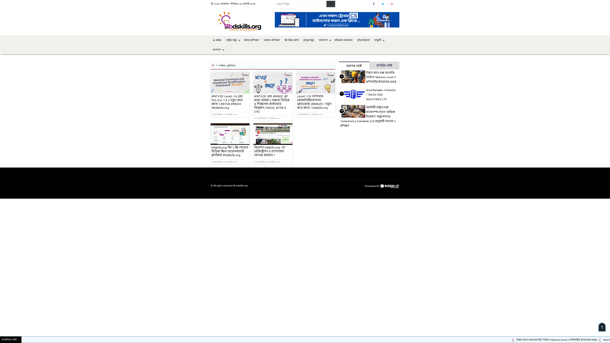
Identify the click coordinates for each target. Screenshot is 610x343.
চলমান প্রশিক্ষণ (272, 40)
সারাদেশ (323, 40)
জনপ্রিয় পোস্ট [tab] (384, 65)
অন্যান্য (217, 50)
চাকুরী (378, 40)
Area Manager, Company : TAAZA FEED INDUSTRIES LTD (381, 95)
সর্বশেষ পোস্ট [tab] (354, 66)
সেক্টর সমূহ (231, 40)
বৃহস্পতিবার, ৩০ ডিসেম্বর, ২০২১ (226, 114)
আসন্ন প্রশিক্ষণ (251, 40)
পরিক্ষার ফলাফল (343, 40)
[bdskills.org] (241, 21)
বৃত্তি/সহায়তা (363, 40)
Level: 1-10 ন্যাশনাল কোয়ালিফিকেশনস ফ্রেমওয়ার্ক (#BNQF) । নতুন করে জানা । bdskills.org (314, 102)
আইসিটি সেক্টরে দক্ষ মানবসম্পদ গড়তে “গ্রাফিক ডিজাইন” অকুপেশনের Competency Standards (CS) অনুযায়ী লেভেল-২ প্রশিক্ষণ (368, 116)
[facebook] (374, 4)
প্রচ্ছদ (218, 40)
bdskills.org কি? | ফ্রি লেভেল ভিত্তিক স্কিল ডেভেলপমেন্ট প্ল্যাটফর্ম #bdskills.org (229, 151)
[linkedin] (383, 4)
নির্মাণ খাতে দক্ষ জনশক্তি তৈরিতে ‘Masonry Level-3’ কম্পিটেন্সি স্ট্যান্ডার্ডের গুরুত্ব (381, 77)
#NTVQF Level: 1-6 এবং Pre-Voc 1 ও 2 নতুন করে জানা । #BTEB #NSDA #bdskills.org (227, 102)
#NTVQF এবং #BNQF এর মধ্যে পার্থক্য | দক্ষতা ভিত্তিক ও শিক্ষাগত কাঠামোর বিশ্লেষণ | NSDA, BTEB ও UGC (272, 104)
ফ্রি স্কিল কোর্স (292, 40)
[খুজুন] (330, 4)
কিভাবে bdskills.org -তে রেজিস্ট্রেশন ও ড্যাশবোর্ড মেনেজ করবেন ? (269, 151)
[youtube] (392, 4)
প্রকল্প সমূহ (308, 40)
